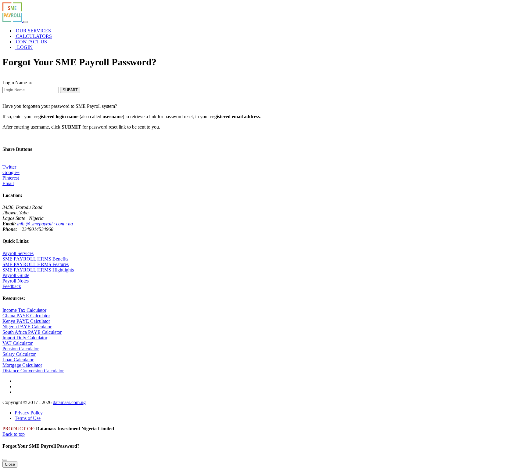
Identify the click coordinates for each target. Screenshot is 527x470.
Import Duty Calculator (24, 337)
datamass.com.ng (69, 402)
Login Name (17, 82)
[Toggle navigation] (25, 22)
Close (10, 464)
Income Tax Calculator (24, 310)
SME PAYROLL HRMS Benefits (35, 258)
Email (8, 183)
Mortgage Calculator (22, 365)
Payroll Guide (15, 275)
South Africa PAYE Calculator (32, 332)
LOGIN (24, 47)
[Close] (4, 460)
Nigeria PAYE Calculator (27, 326)
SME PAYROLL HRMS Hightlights (38, 269)
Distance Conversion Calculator (33, 370)
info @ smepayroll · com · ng (45, 223)
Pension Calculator (20, 348)
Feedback (11, 286)
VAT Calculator (17, 343)
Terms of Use (28, 418)
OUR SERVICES (33, 30)
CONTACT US (31, 41)
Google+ (11, 172)
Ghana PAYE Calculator (26, 315)
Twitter (9, 166)
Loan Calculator (18, 359)
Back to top (13, 434)
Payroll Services (18, 253)
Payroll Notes (15, 280)
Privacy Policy (29, 412)
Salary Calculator (19, 354)
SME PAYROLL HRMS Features (35, 264)
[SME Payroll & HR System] (12, 20)
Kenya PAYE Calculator (26, 321)
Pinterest (10, 177)
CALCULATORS (33, 36)
